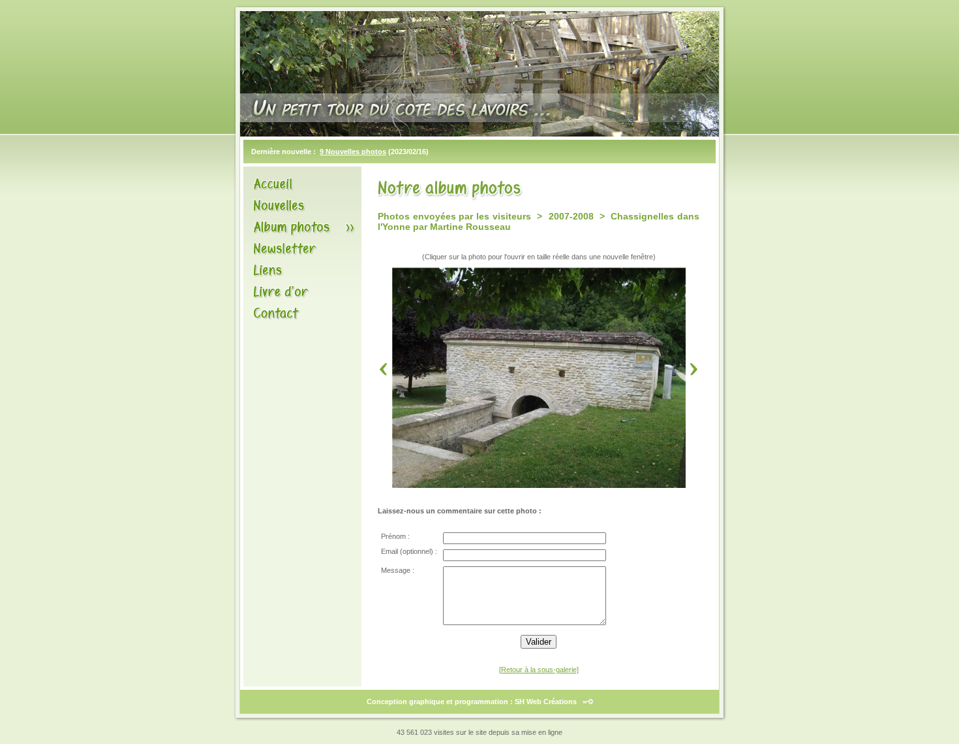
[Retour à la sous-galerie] (539, 669)
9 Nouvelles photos (353, 151)
